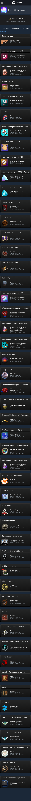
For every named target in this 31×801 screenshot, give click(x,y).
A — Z (22, 28)
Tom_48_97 (14, 10)
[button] (15, 40)
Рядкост (27, 28)
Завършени (15, 28)
